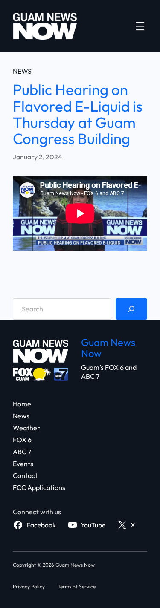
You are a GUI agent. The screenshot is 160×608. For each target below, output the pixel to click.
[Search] (131, 309)
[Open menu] (140, 26)
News (22, 71)
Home (22, 404)
